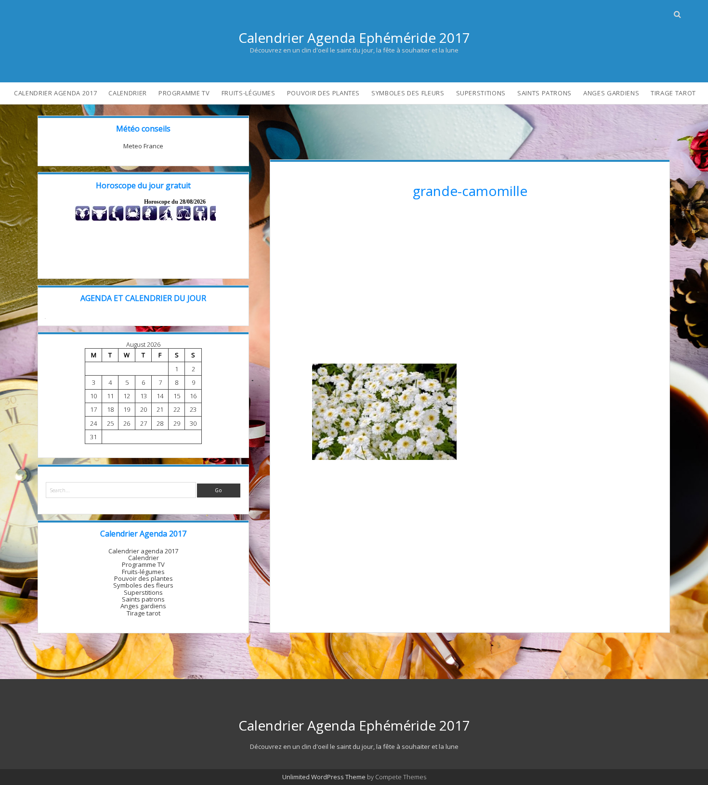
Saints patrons (544, 93)
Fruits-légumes (248, 93)
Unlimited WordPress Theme (324, 776)
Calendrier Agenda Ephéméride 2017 (354, 37)
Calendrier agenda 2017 (55, 93)
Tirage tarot (673, 93)
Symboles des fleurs (407, 93)
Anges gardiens (611, 93)
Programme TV (184, 93)
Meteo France (143, 146)
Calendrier (127, 93)
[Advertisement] (470, 284)
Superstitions (481, 93)
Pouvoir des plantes (323, 93)
